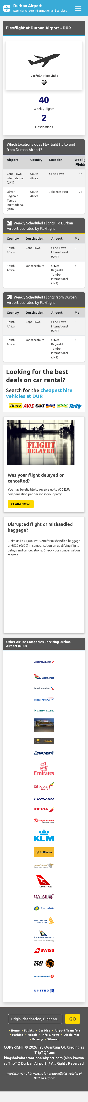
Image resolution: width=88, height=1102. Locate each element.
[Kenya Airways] (44, 820)
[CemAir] (44, 725)
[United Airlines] (44, 990)
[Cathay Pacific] (44, 709)
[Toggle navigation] (78, 8)
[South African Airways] (44, 935)
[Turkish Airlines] (44, 976)
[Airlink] (44, 676)
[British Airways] (44, 698)
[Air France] (44, 661)
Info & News (50, 1034)
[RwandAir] (44, 908)
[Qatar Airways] (44, 896)
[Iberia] (44, 809)
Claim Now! (20, 504)
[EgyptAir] (44, 752)
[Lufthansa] (44, 852)
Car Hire (44, 1030)
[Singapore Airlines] (44, 920)
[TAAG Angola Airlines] (44, 963)
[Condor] (44, 741)
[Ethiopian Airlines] (44, 785)
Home (15, 1030)
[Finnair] (44, 798)
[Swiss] (44, 950)
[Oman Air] (44, 865)
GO (72, 1018)
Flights (29, 1030)
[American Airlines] (44, 687)
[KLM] (44, 835)
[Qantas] (44, 880)
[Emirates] (44, 768)
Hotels (32, 1034)
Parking (17, 1034)
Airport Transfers (68, 1030)
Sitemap (53, 1039)
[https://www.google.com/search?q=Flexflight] (44, 82)
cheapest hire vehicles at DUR (39, 393)
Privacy (37, 1039)
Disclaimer (71, 1034)
